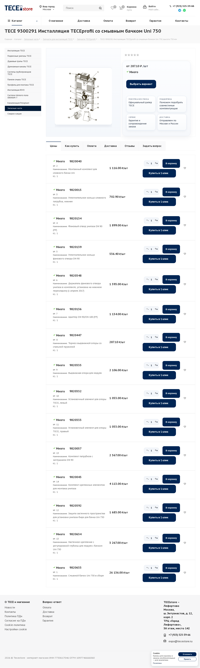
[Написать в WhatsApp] (184, 10)
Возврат (47, 616)
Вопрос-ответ (52, 602)
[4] (134, 55)
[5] (137, 55)
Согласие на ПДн (15, 620)
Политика (157, 663)
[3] (131, 55)
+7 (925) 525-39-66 (183, 6)
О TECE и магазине (17, 602)
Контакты (10, 611)
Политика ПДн (13, 616)
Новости (10, 607)
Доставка (48, 611)
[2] (129, 55)
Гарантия (48, 620)
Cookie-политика (15, 624)
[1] (126, 55)
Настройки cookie (16, 629)
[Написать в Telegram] (179, 10)
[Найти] (100, 8)
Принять (187, 659)
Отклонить (187, 654)
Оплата (47, 607)
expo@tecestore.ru (180, 641)
